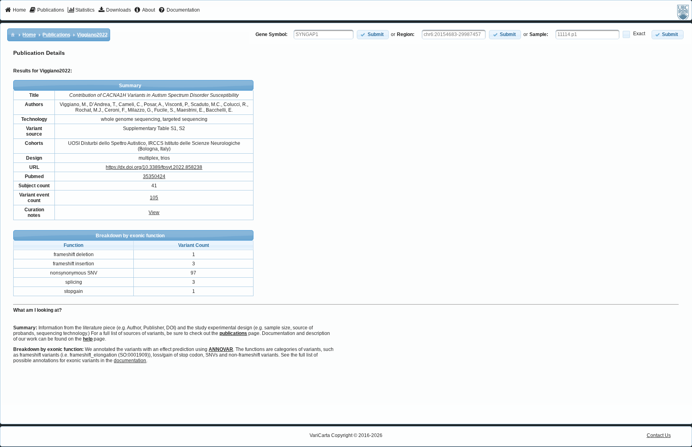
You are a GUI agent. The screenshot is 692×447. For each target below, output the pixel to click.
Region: (405, 34)
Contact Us (659, 435)
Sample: (538, 34)
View (154, 212)
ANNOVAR (221, 349)
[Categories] (13, 34)
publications (233, 333)
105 (154, 197)
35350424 (154, 176)
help (88, 339)
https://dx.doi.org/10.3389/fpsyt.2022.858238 (154, 167)
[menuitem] (15, 10)
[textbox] (324, 34)
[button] (373, 34)
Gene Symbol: (271, 34)
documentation (130, 360)
